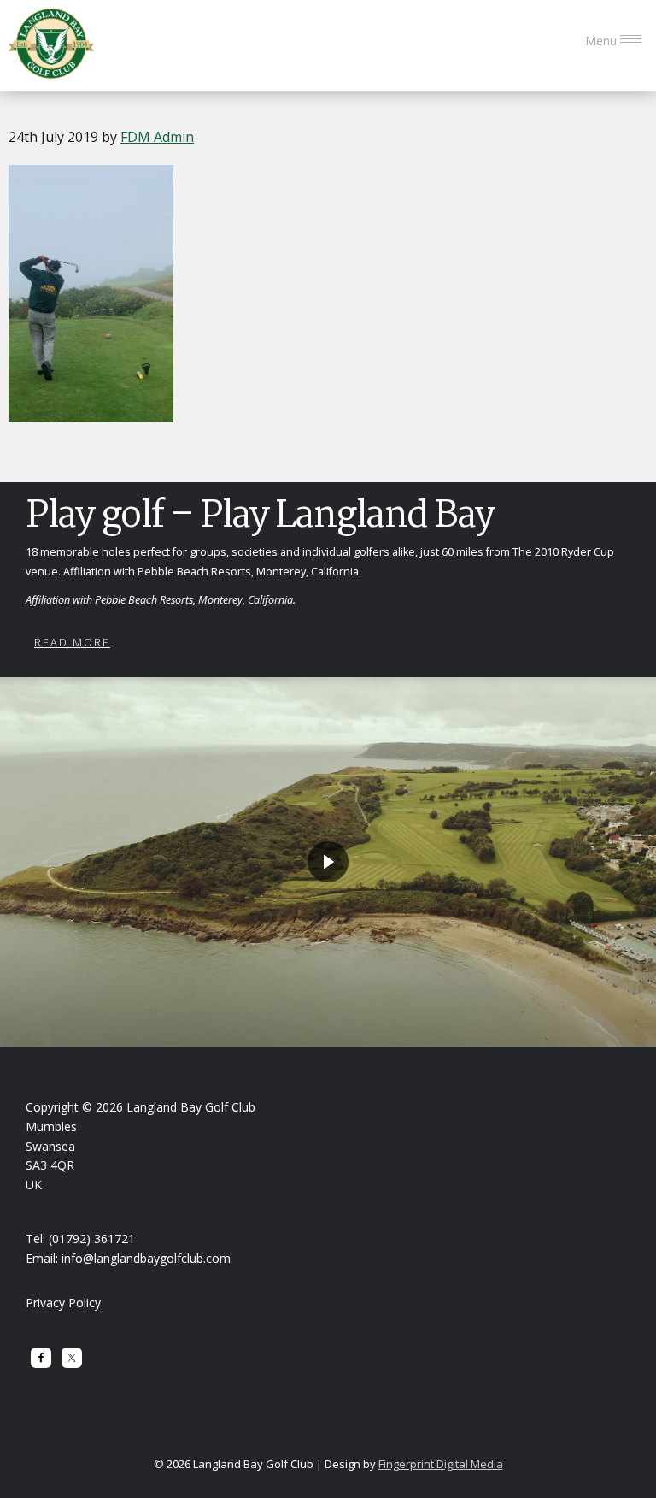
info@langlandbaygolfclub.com (146, 1258)
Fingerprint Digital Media (440, 1463)
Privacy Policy (63, 1303)
